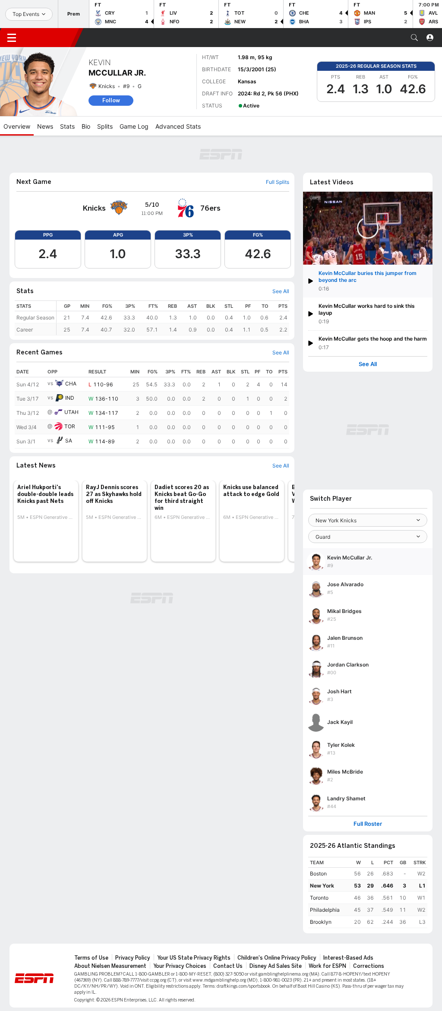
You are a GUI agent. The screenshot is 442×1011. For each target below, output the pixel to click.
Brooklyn (321, 922)
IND (69, 398)
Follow (111, 100)
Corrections (368, 966)
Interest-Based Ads (348, 958)
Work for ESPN (327, 966)
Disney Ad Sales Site (275, 966)
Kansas (247, 81)
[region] (173, 317)
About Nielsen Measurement (110, 966)
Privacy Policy (132, 958)
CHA (70, 383)
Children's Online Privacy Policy (276, 958)
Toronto (319, 897)
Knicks (106, 86)
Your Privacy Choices (179, 966)
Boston (318, 873)
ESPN (51, 37)
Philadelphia (325, 910)
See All (368, 364)
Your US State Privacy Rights (193, 958)
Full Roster (368, 824)
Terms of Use (91, 958)
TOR (69, 426)
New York (322, 885)
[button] (414, 37)
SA (68, 440)
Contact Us (228, 966)
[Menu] (11, 37)
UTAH (71, 412)
